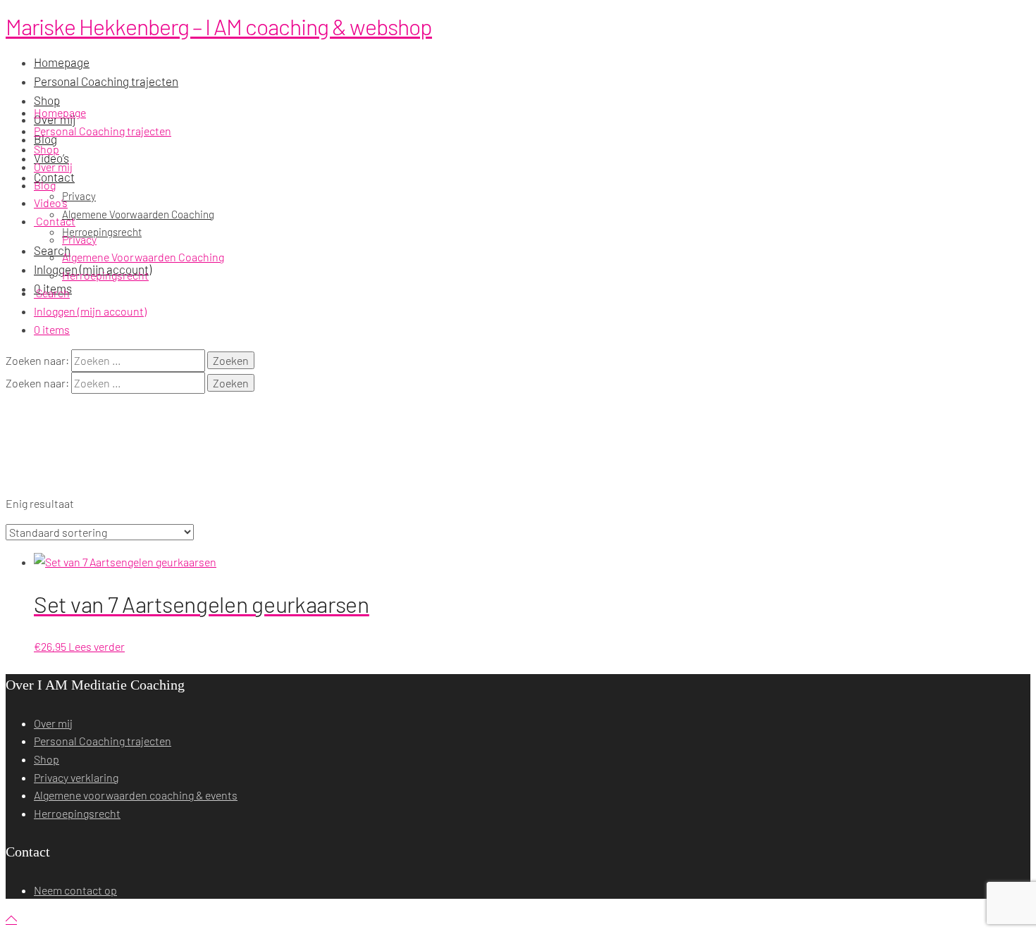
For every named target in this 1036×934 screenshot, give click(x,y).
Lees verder (96, 646)
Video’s (51, 202)
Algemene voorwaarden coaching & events (136, 795)
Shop (46, 149)
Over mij (53, 166)
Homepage (60, 112)
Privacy (79, 239)
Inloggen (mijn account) (90, 311)
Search (52, 292)
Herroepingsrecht (105, 275)
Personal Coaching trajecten (102, 130)
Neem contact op (75, 890)
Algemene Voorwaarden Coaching (143, 256)
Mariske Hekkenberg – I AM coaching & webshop (219, 26)
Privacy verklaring (76, 777)
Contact (54, 221)
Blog (45, 185)
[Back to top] (11, 919)
